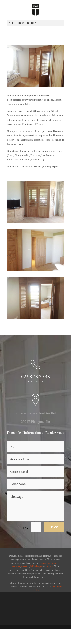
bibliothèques (36, 566)
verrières (16, 566)
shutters (49, 566)
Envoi (54, 527)
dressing (25, 566)
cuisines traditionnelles (49, 563)
